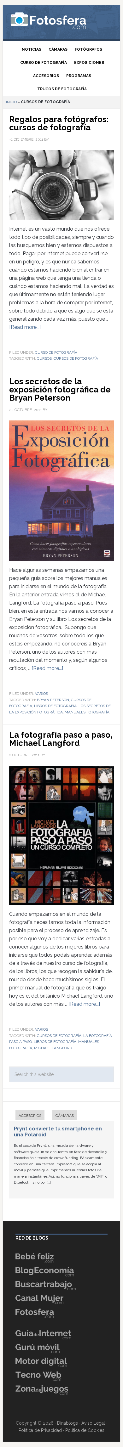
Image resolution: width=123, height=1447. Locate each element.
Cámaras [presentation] (65, 1115)
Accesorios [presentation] (30, 1115)
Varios (41, 693)
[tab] (26, 1116)
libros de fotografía (55, 706)
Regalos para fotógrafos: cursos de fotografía (59, 123)
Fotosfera (61, 20)
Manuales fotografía (87, 712)
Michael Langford (53, 1048)
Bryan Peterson (53, 700)
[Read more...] (25, 327)
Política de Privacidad (40, 1430)
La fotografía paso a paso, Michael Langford (61, 739)
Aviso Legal (93, 1423)
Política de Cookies (84, 1430)
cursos (44, 358)
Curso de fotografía (56, 352)
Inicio (11, 102)
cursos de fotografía (76, 358)
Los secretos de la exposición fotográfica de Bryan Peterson (60, 390)
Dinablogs (67, 1423)
